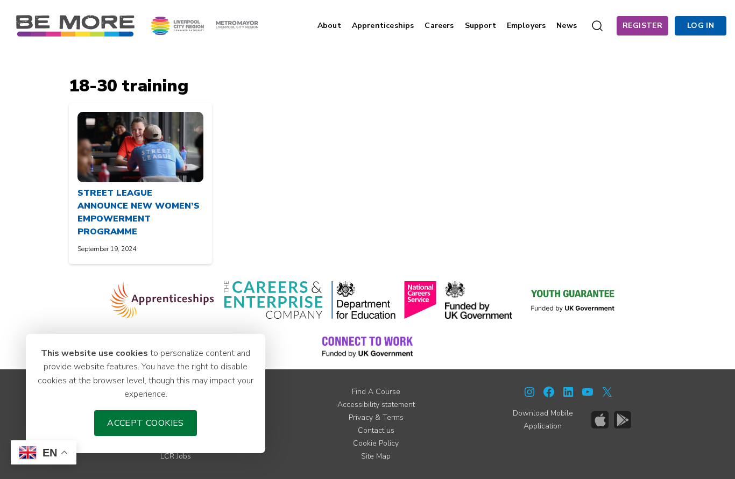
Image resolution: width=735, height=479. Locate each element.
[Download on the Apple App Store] (600, 419)
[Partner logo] (204, 25)
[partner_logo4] (420, 300)
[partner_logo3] (363, 300)
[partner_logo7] (367, 346)
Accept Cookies (145, 423)
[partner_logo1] (162, 300)
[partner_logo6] (573, 300)
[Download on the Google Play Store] (622, 419)
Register (642, 25)
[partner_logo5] (478, 300)
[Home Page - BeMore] (75, 25)
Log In (700, 25)
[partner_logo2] (273, 300)
